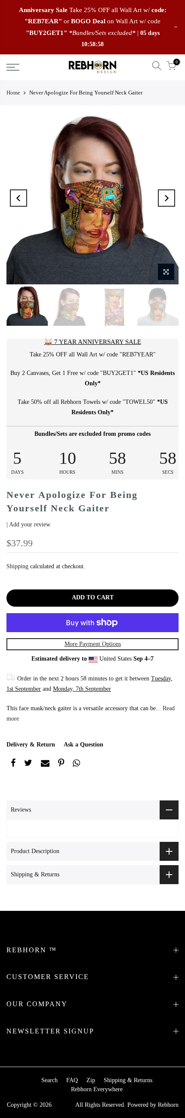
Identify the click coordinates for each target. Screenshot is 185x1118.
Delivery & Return (30, 744)
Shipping (17, 566)
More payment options (93, 644)
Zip (90, 1080)
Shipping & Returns (128, 1080)
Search (49, 1080)
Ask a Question (83, 744)
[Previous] (18, 198)
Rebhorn (168, 1105)
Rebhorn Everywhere (97, 1089)
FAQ (72, 1080)
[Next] (166, 198)
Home (13, 92)
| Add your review (28, 524)
